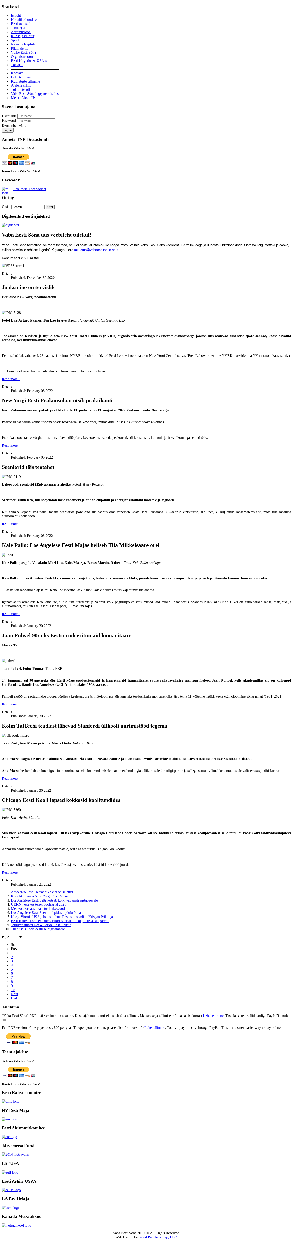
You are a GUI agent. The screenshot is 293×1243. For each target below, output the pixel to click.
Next (14, 994)
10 (13, 990)
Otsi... (6, 207)
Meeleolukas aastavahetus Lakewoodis (39, 908)
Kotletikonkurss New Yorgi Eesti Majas (39, 896)
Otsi (50, 207)
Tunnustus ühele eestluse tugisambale (38, 929)
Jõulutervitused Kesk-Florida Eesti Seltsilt (41, 925)
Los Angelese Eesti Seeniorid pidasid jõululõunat (46, 913)
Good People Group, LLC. (158, 1237)
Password (9, 121)
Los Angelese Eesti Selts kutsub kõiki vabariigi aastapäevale (54, 900)
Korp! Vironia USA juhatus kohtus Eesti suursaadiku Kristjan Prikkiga (62, 917)
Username (9, 116)
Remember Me (12, 126)
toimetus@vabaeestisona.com (96, 249)
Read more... (11, 379)
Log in (8, 130)
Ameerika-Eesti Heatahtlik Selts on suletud (42, 892)
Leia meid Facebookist (29, 189)
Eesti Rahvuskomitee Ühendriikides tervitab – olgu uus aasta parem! (60, 921)
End (14, 998)
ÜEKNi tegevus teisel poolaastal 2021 (38, 904)
